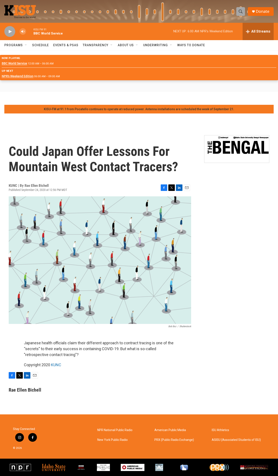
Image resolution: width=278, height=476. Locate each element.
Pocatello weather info (69, 98)
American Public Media (170, 430)
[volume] (22, 31)
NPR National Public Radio (114, 430)
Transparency (95, 45)
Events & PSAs (65, 45)
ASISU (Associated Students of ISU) (236, 440)
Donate (262, 11)
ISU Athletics (220, 430)
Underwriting (155, 45)
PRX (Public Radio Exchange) (174, 440)
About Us (126, 45)
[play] (9, 31)
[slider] (29, 31)
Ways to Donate (191, 45)
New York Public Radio (112, 440)
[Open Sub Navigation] (26, 45)
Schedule (40, 45)
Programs (13, 45)
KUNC (56, 365)
